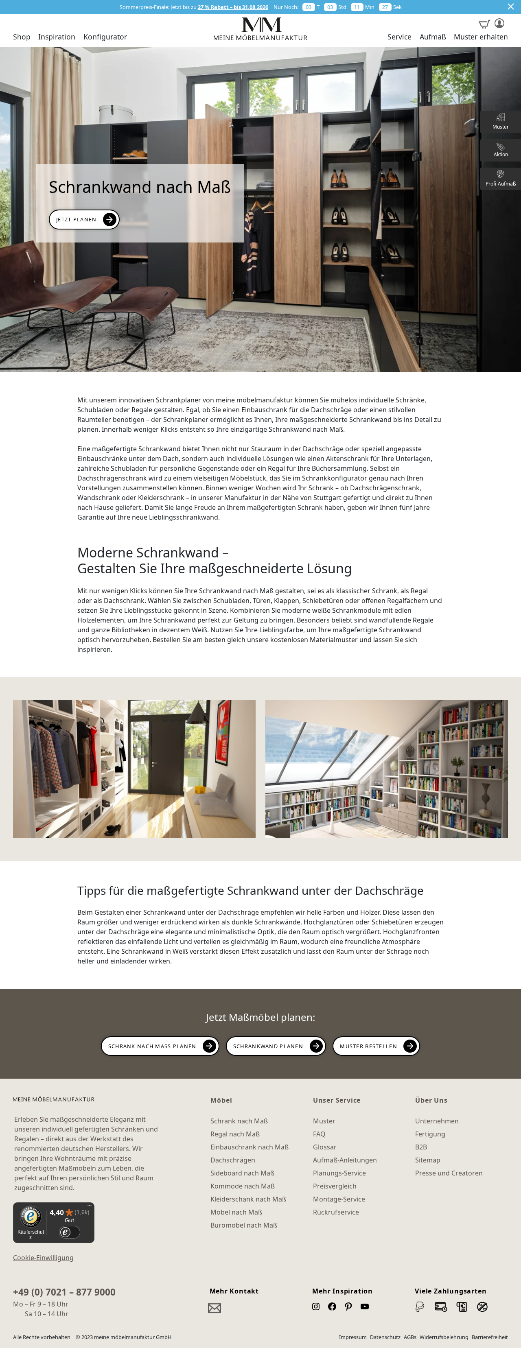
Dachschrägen (232, 1160)
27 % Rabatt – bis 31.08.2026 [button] (233, 7)
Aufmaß (433, 37)
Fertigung (430, 1134)
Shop (22, 37)
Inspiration (56, 37)
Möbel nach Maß (236, 1212)
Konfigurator (105, 37)
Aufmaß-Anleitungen (345, 1160)
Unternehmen (437, 1120)
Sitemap (427, 1160)
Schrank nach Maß (239, 1120)
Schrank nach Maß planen (152, 1046)
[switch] (69, 1232)
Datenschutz (385, 1337)
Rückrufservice (336, 1212)
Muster (324, 1120)
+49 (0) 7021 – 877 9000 (64, 1292)
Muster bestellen (368, 1046)
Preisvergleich (335, 1186)
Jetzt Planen (76, 219)
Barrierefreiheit (490, 1337)
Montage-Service (339, 1199)
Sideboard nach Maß (242, 1173)
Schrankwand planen (268, 1046)
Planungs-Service (339, 1173)
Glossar (325, 1147)
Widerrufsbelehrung (444, 1337)
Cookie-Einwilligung (43, 1257)
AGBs (410, 1337)
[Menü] (89, 1207)
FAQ (319, 1134)
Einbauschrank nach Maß (249, 1147)
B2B (421, 1147)
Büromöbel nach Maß (243, 1225)
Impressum (353, 1337)
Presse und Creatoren (449, 1173)
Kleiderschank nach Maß (248, 1199)
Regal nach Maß (235, 1134)
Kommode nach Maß (242, 1186)
